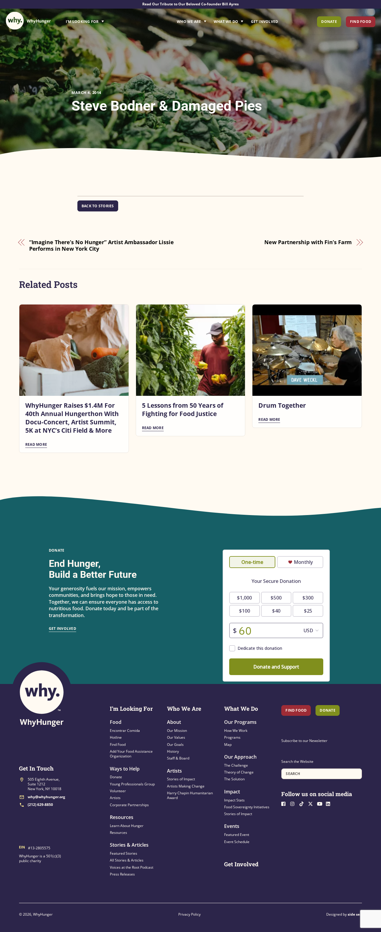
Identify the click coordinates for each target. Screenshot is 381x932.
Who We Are (189, 21)
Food (115, 722)
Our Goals (175, 744)
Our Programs (240, 722)
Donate (329, 21)
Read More (36, 444)
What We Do (226, 21)
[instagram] (294, 803)
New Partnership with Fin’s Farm (308, 242)
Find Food (360, 21)
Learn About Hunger (126, 825)
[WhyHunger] (28, 21)
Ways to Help (125, 768)
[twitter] (312, 803)
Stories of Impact (181, 779)
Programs (232, 737)
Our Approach (240, 757)
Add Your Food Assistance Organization (131, 754)
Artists (115, 797)
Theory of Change (239, 772)
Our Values (176, 737)
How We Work (235, 730)
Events (231, 826)
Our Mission (177, 730)
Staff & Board (178, 758)
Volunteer (118, 790)
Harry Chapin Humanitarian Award (190, 795)
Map (228, 744)
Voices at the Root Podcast (131, 867)
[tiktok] (303, 803)
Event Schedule (236, 841)
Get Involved (264, 21)
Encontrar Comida (125, 730)
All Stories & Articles (126, 860)
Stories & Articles (129, 845)
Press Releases (122, 874)
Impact (232, 791)
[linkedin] (330, 803)
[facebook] (285, 803)
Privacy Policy (189, 914)
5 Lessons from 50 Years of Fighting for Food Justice (182, 409)
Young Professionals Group (132, 784)
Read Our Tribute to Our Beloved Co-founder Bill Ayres (190, 4)
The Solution (234, 779)
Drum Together (282, 405)
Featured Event (236, 834)
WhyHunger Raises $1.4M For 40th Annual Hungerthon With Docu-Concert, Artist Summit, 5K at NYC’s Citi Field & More (72, 417)
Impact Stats (234, 800)
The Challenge (236, 765)
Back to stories (98, 205)
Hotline (116, 737)
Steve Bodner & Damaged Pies (166, 106)
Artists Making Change (185, 786)
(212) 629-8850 (40, 804)
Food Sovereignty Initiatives (246, 806)
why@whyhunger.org (46, 796)
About (174, 722)
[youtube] (321, 803)
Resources (121, 817)
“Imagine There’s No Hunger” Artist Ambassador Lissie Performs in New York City (101, 245)
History (173, 751)
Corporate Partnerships (129, 804)
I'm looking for (101, 20)
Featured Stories (123, 853)
